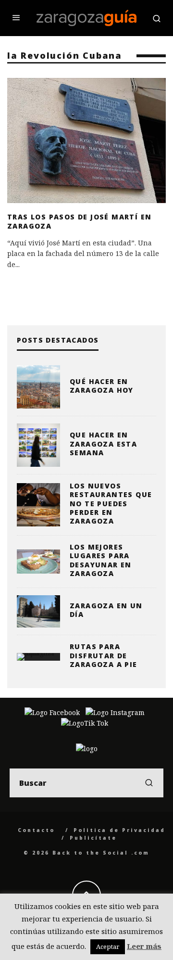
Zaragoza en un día (106, 610)
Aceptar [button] (107, 946)
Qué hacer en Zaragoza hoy (102, 386)
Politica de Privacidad (119, 830)
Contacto (36, 830)
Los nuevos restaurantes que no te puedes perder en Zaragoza (111, 503)
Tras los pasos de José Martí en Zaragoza (79, 221)
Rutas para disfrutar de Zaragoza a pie (103, 655)
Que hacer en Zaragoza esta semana (103, 443)
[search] (149, 782)
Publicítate (93, 837)
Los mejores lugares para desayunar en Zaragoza (101, 560)
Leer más (144, 946)
